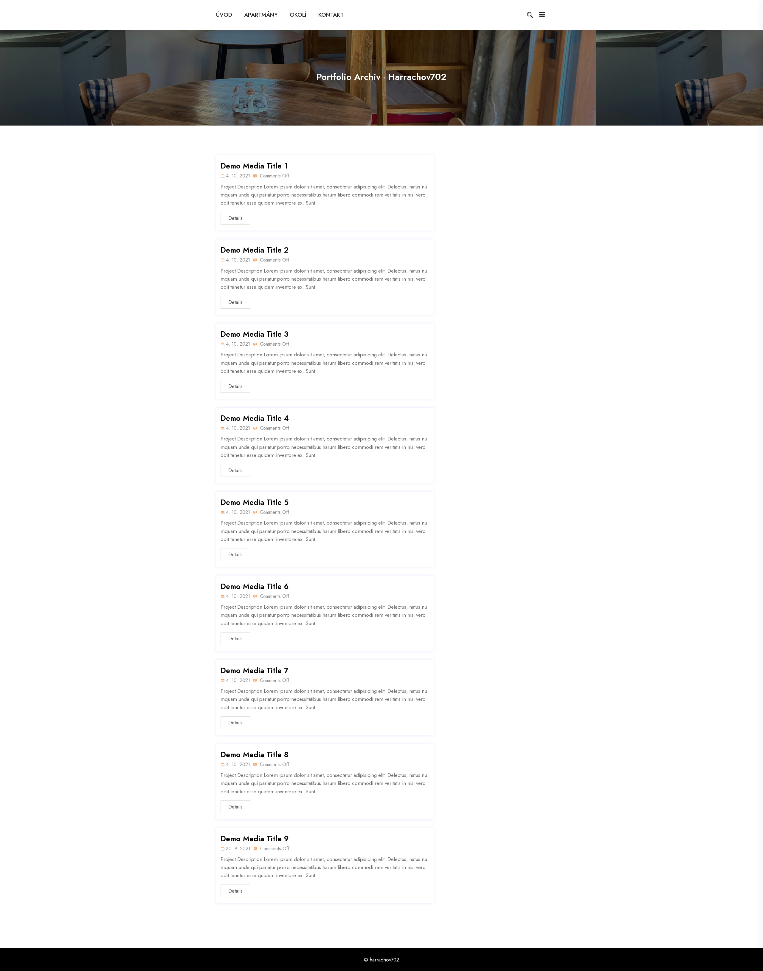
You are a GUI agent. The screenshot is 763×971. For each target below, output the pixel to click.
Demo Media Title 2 (255, 250)
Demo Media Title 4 (255, 418)
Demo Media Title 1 (254, 165)
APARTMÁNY (261, 15)
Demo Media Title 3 (255, 334)
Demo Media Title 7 (254, 670)
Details (235, 218)
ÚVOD (224, 15)
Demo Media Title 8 (255, 754)
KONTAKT (331, 15)
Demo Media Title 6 (255, 586)
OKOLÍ (298, 15)
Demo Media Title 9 (255, 838)
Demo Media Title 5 (255, 502)
